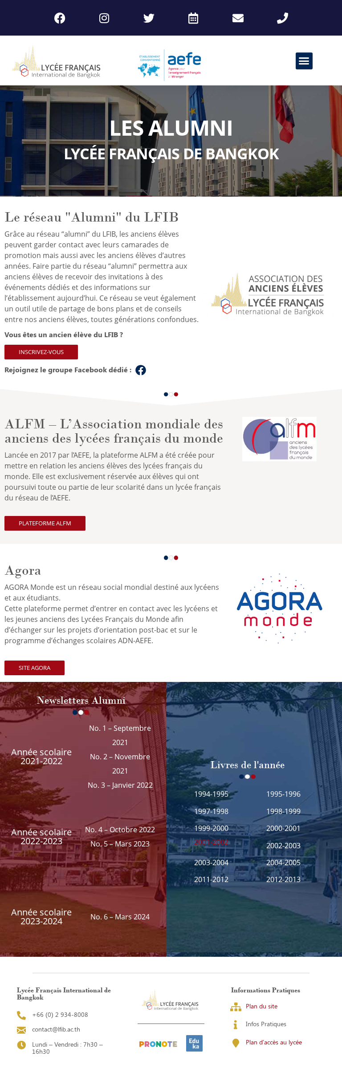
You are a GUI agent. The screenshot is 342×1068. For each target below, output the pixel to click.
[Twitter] (149, 18)
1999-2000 (211, 828)
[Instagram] (104, 18)
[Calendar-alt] (193, 18)
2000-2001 (283, 828)
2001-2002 (211, 842)
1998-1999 (283, 811)
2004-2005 (283, 862)
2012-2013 (283, 879)
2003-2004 (211, 862)
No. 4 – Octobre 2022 (120, 829)
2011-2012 (211, 879)
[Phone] (282, 18)
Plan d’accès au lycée (274, 1042)
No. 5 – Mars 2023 (120, 844)
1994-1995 (211, 794)
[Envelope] (238, 18)
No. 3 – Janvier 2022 (120, 785)
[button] (304, 60)
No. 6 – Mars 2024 (120, 917)
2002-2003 (283, 845)
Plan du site (261, 1006)
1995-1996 (283, 794)
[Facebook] (60, 18)
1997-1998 (211, 811)
